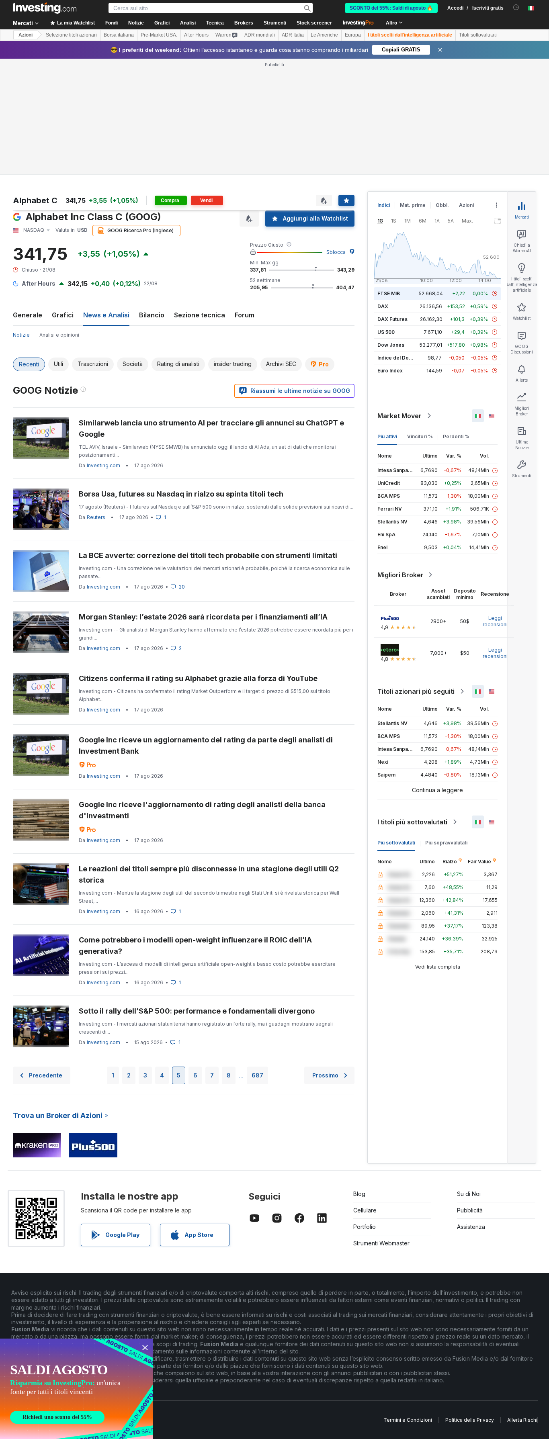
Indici (383, 205)
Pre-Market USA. (159, 35)
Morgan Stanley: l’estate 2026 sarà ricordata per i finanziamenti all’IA (203, 617)
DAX (382, 306)
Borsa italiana (119, 35)
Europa (353, 35)
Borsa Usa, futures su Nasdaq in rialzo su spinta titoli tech (181, 494)
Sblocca (336, 252)
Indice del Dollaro (398, 358)
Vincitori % (420, 436)
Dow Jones (390, 345)
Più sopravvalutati (446, 843)
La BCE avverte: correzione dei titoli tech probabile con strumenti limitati (208, 555)
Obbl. (442, 205)
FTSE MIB (388, 293)
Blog (359, 1193)
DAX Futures (392, 319)
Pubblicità (470, 1210)
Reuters (96, 517)
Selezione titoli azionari (71, 35)
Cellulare (365, 1210)
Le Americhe (324, 35)
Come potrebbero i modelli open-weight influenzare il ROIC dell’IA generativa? (195, 945)
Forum (244, 315)
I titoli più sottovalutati (412, 822)
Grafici (63, 315)
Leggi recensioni (495, 621)
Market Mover (399, 416)
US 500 (386, 332)
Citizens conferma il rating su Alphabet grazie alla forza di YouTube (198, 678)
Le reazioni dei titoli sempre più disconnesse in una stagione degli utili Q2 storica (209, 874)
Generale (27, 315)
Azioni (25, 35)
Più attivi (387, 436)
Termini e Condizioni (407, 1420)
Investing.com (103, 465)
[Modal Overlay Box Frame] (76, 1389)
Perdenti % (456, 436)
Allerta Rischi (522, 1420)
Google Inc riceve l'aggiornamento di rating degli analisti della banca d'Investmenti (202, 810)
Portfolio (364, 1226)
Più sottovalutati (396, 843)
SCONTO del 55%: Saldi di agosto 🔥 (391, 8)
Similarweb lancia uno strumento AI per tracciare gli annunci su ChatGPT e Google (211, 428)
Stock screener (314, 23)
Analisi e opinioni (59, 335)
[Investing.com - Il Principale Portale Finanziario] (44, 8)
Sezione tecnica (199, 315)
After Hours (196, 35)
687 (257, 1075)
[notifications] (516, 7)
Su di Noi (469, 1193)
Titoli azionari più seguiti (416, 691)
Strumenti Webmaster (381, 1243)
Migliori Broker (400, 575)
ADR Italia (293, 35)
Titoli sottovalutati (478, 35)
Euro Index (390, 371)
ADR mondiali (259, 35)
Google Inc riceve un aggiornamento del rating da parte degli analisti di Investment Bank (206, 745)
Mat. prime (413, 205)
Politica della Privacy (469, 1420)
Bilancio (151, 315)
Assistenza (471, 1226)
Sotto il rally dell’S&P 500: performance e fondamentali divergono (197, 1011)
